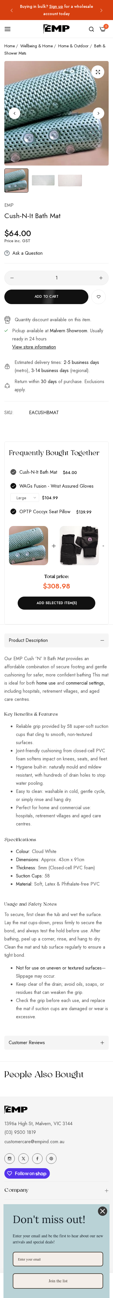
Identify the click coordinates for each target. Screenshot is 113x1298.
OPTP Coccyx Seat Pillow (44, 511)
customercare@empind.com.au (34, 1141)
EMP (9, 205)
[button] (11, 10)
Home (9, 46)
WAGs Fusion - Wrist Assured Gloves (56, 486)
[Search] (91, 29)
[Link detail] (9, 1158)
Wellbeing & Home (36, 46)
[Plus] (101, 278)
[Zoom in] (97, 71)
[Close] (103, 1211)
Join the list (58, 1280)
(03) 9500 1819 (20, 1132)
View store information (34, 347)
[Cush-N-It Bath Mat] (28, 545)
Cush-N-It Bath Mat (38, 472)
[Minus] (12, 278)
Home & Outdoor (73, 46)
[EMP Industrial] (56, 28)
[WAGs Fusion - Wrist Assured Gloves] (79, 545)
